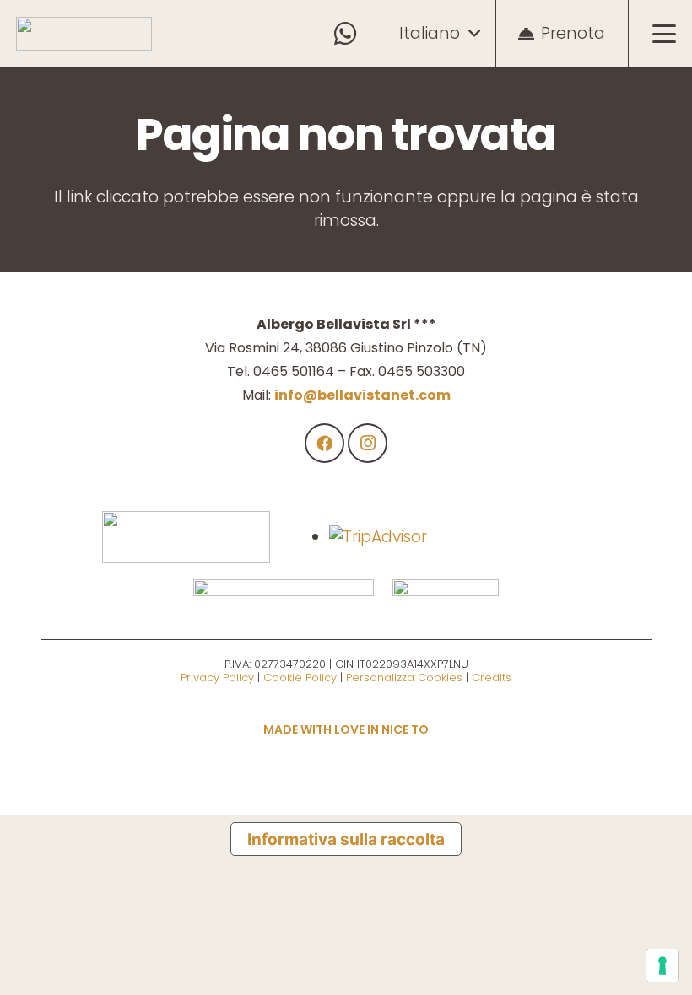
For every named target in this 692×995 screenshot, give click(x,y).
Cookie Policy (300, 678)
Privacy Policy (217, 678)
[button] (439, 34)
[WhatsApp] (346, 34)
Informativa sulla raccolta (346, 839)
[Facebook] (325, 443)
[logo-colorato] (84, 34)
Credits (491, 678)
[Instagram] (368, 443)
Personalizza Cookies (404, 678)
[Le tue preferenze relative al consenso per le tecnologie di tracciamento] (662, 965)
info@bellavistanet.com (362, 395)
